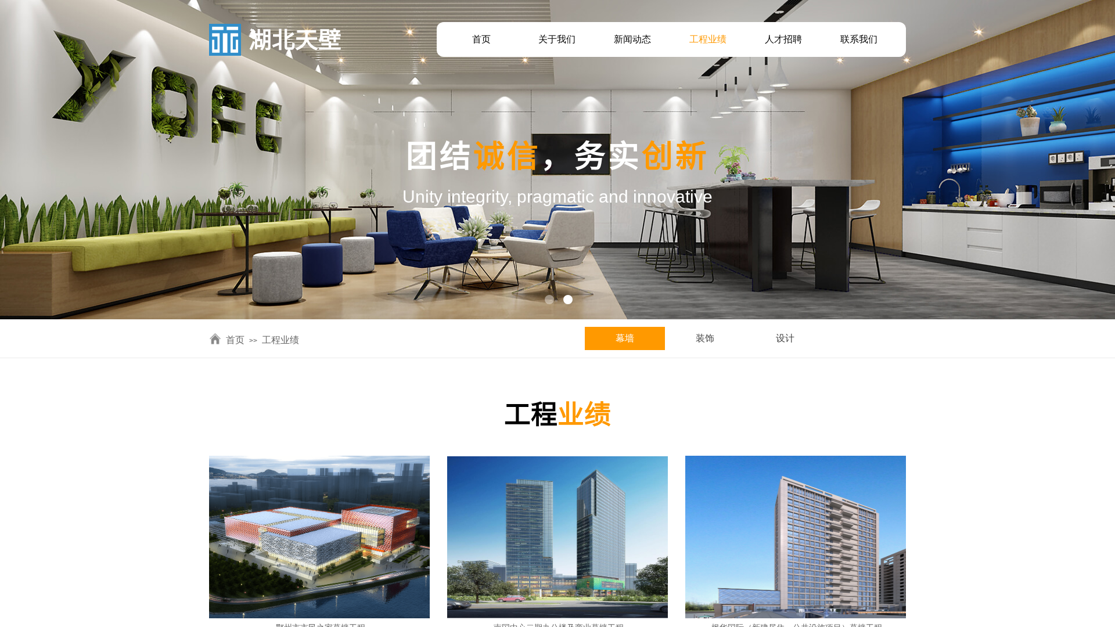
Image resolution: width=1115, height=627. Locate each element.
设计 (785, 338)
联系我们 (858, 39)
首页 (481, 39)
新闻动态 (632, 39)
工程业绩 (707, 39)
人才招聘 (783, 39)
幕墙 (625, 338)
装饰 (705, 338)
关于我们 (557, 39)
